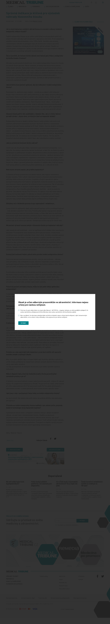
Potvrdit (23, 323)
